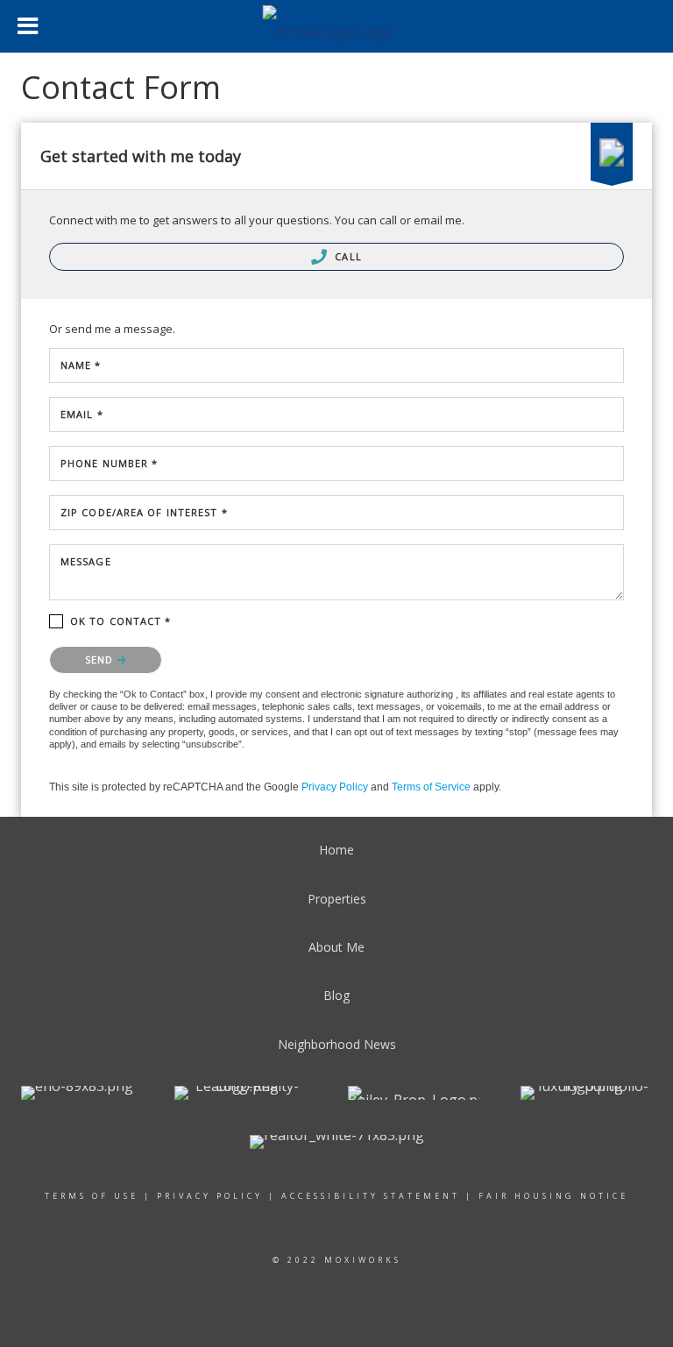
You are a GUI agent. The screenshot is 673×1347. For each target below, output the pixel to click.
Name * (81, 365)
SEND (101, 659)
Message (85, 561)
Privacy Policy (334, 787)
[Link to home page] (337, 26)
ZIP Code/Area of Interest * (144, 512)
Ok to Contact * (121, 620)
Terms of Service (431, 787)
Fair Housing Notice (553, 1196)
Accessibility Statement (370, 1196)
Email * (81, 414)
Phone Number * (109, 463)
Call (346, 256)
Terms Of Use (91, 1196)
